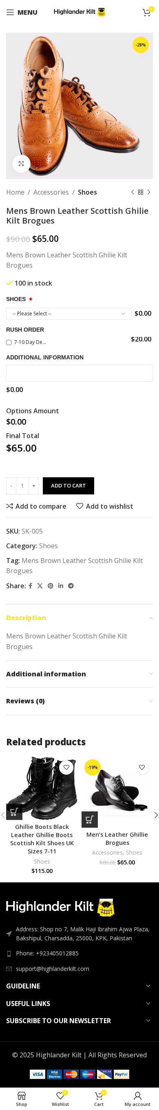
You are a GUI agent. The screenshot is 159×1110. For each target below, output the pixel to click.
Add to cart (68, 485)
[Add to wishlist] (66, 767)
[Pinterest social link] (50, 586)
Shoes (87, 192)
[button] (14, 812)
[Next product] (149, 192)
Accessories (51, 192)
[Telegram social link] (71, 586)
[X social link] (40, 586)
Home (15, 192)
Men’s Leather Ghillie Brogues (117, 838)
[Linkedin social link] (61, 586)
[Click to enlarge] (21, 164)
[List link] (79, 953)
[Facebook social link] (30, 586)
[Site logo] (79, 11)
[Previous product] (132, 192)
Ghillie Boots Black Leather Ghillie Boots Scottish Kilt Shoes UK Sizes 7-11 (42, 839)
